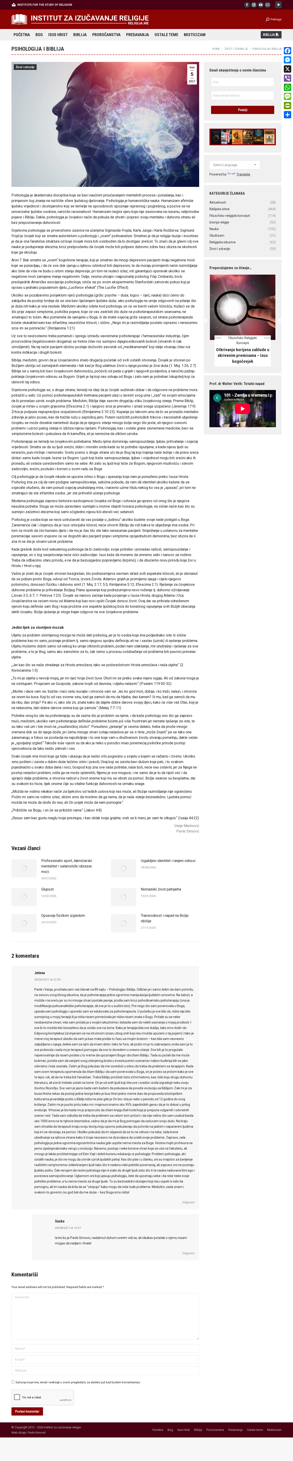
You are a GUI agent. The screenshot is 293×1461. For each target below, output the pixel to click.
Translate (243, 174)
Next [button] (280, 320)
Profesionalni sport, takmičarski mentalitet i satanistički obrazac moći (66, 866)
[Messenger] (287, 59)
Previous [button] (205, 320)
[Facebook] (287, 50)
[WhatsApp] (287, 87)
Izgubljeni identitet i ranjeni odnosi (168, 861)
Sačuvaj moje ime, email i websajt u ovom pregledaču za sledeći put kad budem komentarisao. (78, 1382)
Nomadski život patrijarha (161, 889)
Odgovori (188, 1202)
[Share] (287, 114)
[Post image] (24, 868)
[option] (242, 321)
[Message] (287, 96)
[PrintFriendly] (287, 105)
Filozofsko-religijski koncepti (242, 340)
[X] (287, 69)
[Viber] (287, 78)
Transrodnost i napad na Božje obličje (165, 918)
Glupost (47, 889)
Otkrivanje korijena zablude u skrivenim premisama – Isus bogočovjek (242, 355)
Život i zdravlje (25, 67)
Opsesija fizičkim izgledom (63, 915)
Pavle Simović (37, 1432)
